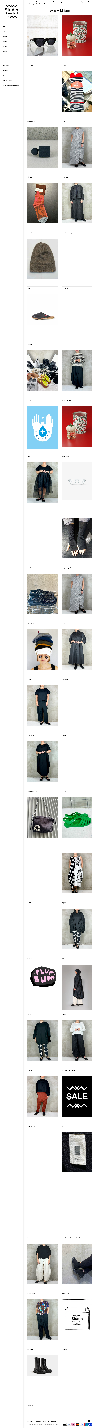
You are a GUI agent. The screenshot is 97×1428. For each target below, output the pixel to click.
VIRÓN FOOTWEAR (32, 1405)
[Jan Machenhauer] (42, 541)
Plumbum (30, 1014)
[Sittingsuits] (42, 1155)
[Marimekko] (42, 820)
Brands (4, 75)
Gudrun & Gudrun (66, 400)
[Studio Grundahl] (11, 11)
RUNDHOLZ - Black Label (68, 1070)
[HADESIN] (42, 429)
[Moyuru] (77, 875)
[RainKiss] (77, 987)
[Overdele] (42, 931)
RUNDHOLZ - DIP (31, 1126)
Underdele (5, 41)
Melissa (64, 847)
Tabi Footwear (65, 1293)
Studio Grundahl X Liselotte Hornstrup (71, 1238)
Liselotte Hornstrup (32, 791)
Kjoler (4, 31)
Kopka (29, 679)
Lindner (64, 735)
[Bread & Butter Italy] (77, 205)
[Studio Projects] (42, 1266)
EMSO (63, 344)
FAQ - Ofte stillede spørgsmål (11, 85)
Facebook (38, 1421)
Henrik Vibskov (66, 456)
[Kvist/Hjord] (77, 652)
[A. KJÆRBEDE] (42, 38)
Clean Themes (47, 1424)
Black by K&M (65, 177)
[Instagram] (91, 1421)
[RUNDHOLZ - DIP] (42, 1099)
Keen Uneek (30, 623)
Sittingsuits (30, 1182)
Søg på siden (30, 1421)
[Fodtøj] (42, 373)
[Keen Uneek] (42, 596)
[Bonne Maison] (42, 205)
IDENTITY (29, 512)
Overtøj (5, 51)
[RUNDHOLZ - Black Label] (77, 1043)
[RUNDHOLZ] (42, 1043)
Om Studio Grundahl (8, 80)
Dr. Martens (65, 288)
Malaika (64, 791)
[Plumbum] (42, 987)
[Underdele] (42, 1322)
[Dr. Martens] (77, 261)
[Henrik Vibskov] (77, 429)
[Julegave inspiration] (77, 541)
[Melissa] (77, 820)
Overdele (5, 36)
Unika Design (6, 65)
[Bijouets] (42, 150)
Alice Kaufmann (31, 121)
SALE (4, 27)
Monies (29, 903)
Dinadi (29, 288)
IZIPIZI (63, 512)
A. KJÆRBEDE (31, 65)
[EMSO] (77, 317)
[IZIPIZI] (77, 485)
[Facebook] (89, 1421)
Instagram (44, 1421)
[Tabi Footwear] (77, 1266)
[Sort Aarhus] (42, 1210)
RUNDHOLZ (30, 1070)
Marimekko (30, 847)
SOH (63, 1182)
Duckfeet (29, 344)
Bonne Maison (31, 233)
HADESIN (29, 456)
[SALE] (77, 1099)
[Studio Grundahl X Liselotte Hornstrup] (77, 1210)
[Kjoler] (77, 596)
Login (69, 2)
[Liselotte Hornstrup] (42, 764)
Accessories (6, 46)
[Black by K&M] (77, 150)
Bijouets (29, 177)
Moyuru (64, 903)
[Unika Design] (77, 1322)
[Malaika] (77, 764)
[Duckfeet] (42, 317)
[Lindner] (77, 708)
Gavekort (5, 70)
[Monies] (42, 875)
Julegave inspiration (67, 568)
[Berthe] (77, 94)
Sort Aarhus (30, 1238)
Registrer (74, 2)
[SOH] (77, 1155)
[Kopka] (42, 652)
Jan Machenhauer (32, 568)
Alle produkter (52, 1421)
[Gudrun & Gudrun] (77, 373)
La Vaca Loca (31, 735)
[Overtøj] (77, 931)
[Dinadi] (42, 261)
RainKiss (64, 1014)
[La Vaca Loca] (42, 708)
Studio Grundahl (35, 1424)
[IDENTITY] (42, 485)
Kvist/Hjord (65, 679)
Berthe (63, 121)
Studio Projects (7, 61)
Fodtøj (4, 56)
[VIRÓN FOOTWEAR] (42, 1378)
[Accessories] (77, 38)
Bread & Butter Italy (67, 233)
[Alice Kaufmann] (42, 94)
